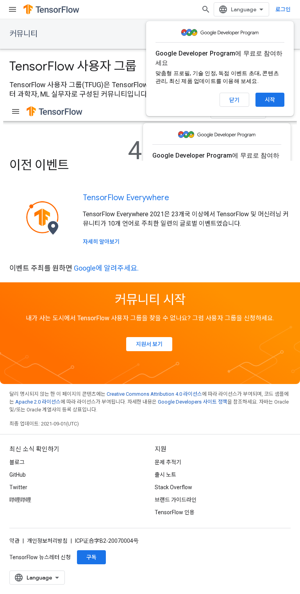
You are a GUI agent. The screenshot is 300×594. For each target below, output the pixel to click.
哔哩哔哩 (20, 500)
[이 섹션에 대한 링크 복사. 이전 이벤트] (79, 166)
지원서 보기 (149, 344)
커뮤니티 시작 (150, 299)
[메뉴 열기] (12, 9)
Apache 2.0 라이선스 (38, 402)
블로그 (17, 462)
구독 (91, 557)
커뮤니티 (23, 34)
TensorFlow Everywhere (126, 198)
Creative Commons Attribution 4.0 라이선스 (154, 394)
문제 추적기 (168, 462)
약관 (14, 541)
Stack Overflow (173, 487)
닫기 (234, 100)
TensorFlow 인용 (175, 512)
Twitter (18, 487)
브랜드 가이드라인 (175, 500)
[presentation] (150, 165)
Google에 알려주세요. (106, 268)
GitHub (17, 475)
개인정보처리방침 (47, 541)
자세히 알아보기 (101, 241)
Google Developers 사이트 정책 (192, 402)
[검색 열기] (206, 9)
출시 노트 (165, 475)
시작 (270, 99)
